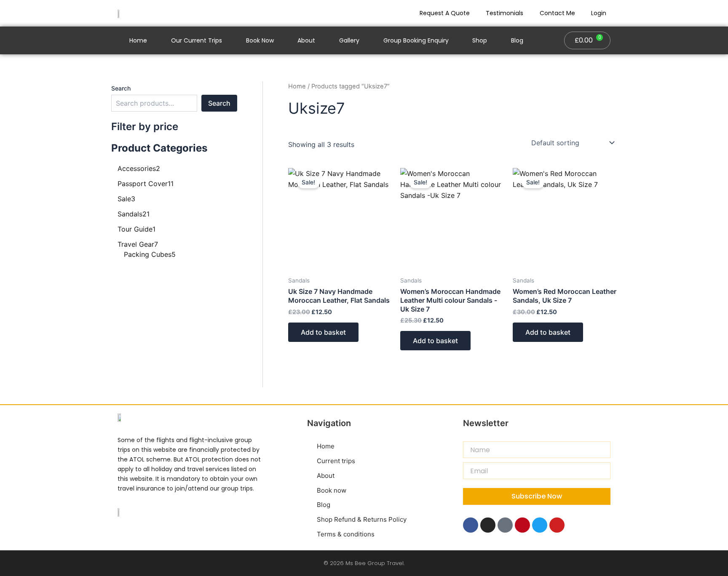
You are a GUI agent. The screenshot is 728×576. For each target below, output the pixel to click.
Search (121, 88)
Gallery (349, 40)
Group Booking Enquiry (416, 40)
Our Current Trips (196, 40)
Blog (517, 40)
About (306, 40)
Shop (479, 40)
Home (138, 40)
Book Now (260, 40)
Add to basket (323, 332)
